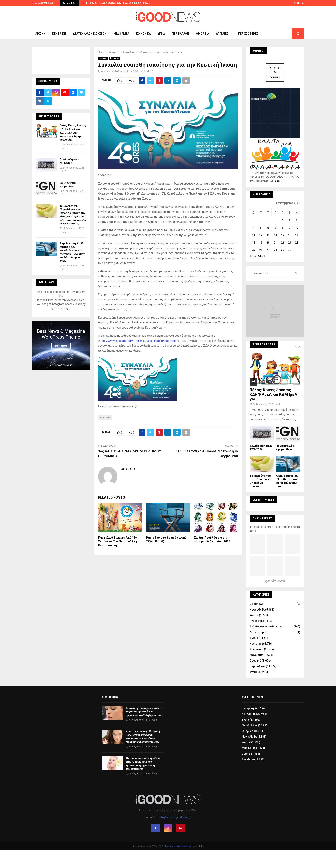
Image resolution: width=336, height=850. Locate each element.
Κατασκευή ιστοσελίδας (179, 846)
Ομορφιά (202, 33)
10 (296, 227)
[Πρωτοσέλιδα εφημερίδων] (46, 188)
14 (275, 235)
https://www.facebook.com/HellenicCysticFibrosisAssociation (138, 341)
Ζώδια (254, 637)
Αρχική (40, 33)
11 (253, 235)
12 (260, 235)
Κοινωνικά (143, 33)
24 (296, 242)
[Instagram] (168, 828)
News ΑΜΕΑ (121, 33)
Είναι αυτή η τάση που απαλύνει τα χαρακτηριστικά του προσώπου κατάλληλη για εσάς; (144, 711)
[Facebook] (155, 828)
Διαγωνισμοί (258, 632)
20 (268, 242)
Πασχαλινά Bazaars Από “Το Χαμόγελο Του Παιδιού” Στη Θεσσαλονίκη (117, 541)
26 (260, 249)
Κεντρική (59, 33)
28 (275, 249)
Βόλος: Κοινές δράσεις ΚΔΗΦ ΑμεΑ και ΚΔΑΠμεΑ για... (273, 394)
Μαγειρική (256, 654)
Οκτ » (261, 255)
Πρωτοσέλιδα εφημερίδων (68, 184)
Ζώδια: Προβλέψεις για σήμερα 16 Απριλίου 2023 (212, 539)
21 (275, 242)
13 (268, 235)
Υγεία (161, 33)
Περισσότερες (248, 33)
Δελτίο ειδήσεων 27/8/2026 (69, 161)
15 (282, 235)
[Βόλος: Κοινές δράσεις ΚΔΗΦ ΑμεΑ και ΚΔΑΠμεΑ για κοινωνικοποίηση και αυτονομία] (46, 131)
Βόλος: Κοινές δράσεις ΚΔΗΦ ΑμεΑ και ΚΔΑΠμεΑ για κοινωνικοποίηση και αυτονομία (73, 132)
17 (296, 235)
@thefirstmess (275, 581)
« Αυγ (253, 255)
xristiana (105, 71)
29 (282, 249)
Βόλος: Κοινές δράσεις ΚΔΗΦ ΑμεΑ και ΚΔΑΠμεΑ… (120, 3)
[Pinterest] (180, 828)
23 (289, 242)
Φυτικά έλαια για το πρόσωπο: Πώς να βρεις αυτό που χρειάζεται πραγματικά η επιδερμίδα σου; (143, 763)
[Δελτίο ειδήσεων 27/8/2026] (46, 165)
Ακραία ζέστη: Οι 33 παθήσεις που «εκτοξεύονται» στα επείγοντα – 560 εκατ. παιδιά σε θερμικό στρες (72, 252)
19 (260, 242)
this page (64, 308)
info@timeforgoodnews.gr (175, 817)
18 (253, 242)
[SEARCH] (296, 273)
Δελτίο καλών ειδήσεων (89, 33)
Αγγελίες (222, 33)
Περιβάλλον (180, 33)
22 (282, 242)
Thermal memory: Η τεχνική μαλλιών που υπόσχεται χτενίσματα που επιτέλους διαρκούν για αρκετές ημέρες (143, 736)
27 (268, 249)
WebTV (254, 615)
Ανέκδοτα (256, 620)
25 (253, 249)
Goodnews (256, 603)
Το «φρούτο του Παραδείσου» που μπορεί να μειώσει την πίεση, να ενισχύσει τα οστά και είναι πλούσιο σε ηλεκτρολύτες (73, 215)
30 (289, 249)
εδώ (277, 180)
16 (289, 235)
